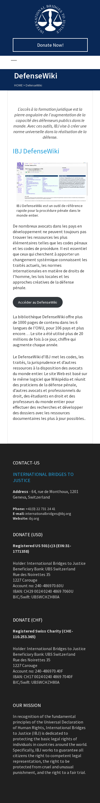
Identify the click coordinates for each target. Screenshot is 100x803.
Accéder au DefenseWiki (37, 302)
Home (18, 85)
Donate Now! (50, 45)
